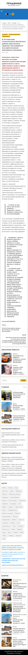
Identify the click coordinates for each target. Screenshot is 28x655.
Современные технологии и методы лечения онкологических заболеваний (13, 560)
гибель (4, 535)
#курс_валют (19, 507)
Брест (9, 532)
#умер (13, 529)
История (15, 626)
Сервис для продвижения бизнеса (12, 565)
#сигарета (5, 523)
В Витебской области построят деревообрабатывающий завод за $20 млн (12, 434)
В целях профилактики (14, 34)
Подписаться (13, 14)
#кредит (11, 507)
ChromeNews (10, 653)
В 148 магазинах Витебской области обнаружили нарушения (19, 609)
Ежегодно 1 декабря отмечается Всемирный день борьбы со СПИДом (13, 459)
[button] (1, 11)
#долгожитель (13, 500)
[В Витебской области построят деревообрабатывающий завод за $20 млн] (6, 418)
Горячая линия (16, 604)
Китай (21, 532)
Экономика (15, 581)
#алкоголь (5, 491)
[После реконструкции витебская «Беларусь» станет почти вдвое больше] (6, 395)
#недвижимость (13, 510)
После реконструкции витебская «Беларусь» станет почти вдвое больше (19, 396)
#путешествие (6, 520)
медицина (18, 535)
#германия (5, 497)
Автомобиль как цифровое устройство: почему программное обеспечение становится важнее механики (19, 361)
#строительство (6, 526)
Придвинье (14, 3)
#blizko (4, 488)
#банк (12, 491)
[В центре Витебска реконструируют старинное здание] (6, 407)
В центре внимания (17, 603)
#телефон (20, 526)
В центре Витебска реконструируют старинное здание (19, 405)
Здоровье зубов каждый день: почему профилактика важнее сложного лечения (18, 371)
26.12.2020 (5, 52)
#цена (4, 532)
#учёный (19, 529)
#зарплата (5, 504)
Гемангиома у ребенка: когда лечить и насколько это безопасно (13, 441)
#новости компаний (7, 513)
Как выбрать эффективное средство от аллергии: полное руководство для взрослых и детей (13, 554)
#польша (15, 516)
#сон (18, 523)
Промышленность (17, 580)
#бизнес (4, 494)
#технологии (5, 529)
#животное (22, 500)
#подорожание (6, 516)
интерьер (10, 535)
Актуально (5, 34)
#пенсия (17, 513)
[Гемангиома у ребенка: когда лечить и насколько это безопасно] (6, 595)
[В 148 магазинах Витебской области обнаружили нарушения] (6, 607)
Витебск (16, 532)
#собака (12, 523)
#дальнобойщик (14, 497)
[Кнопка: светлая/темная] (6, 14)
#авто (16, 488)
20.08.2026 (16, 409)
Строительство (16, 616)
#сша (14, 526)
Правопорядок (6, 36)
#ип (20, 504)
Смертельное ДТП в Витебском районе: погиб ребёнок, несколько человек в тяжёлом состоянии (12, 547)
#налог (4, 510)
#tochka (10, 488)
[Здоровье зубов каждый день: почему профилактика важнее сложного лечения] (6, 369)
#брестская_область (14, 494)
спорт (3, 539)
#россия (21, 520)
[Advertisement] (20, 14)
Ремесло (15, 637)
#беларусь (19, 491)
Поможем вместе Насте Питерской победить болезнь (14, 475)
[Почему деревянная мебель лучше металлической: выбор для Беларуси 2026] (6, 642)
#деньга (4, 500)
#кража (4, 507)
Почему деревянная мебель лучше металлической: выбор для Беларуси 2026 (19, 643)
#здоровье (13, 504)
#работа (14, 520)
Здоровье (15, 591)
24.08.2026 (16, 600)
